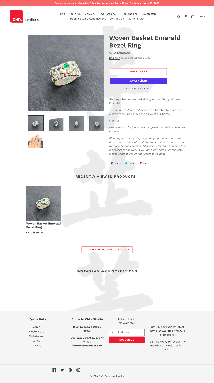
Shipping (114, 57)
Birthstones (36, 336)
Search (35, 326)
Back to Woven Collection (109, 249)
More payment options (138, 88)
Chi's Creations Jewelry (111, 376)
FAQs (38, 345)
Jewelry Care (36, 331)
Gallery (35, 340)
